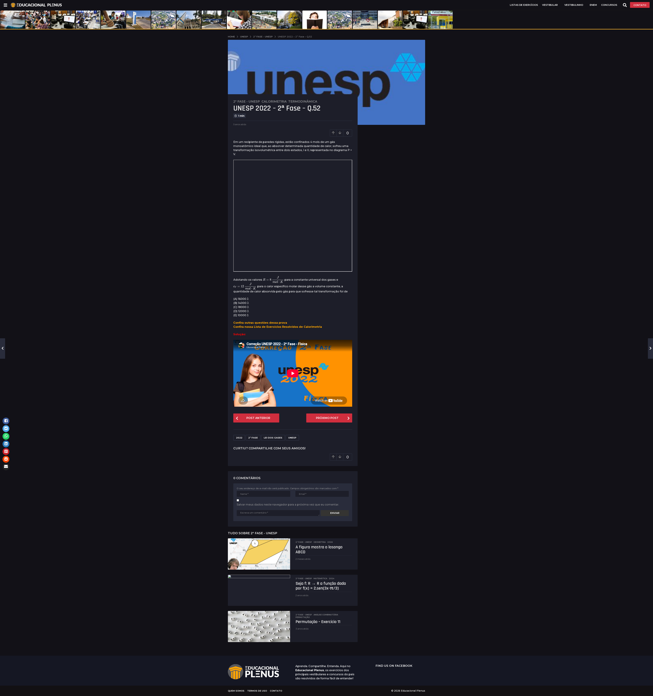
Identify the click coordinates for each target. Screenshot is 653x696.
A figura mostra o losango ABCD (319, 549)
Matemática (320, 578)
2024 (331, 578)
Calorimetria (274, 101)
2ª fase (253, 437)
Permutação (303, 617)
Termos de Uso (257, 690)
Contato (276, 690)
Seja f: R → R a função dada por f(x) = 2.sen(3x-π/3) (321, 586)
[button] (5, 5)
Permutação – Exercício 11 (318, 622)
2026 (330, 542)
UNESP (292, 437)
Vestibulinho (573, 4)
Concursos (609, 4)
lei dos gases (273, 437)
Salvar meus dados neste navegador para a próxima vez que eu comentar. (288, 504)
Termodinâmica (302, 101)
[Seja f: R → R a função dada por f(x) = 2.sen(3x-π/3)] (259, 590)
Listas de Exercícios (524, 4)
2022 (239, 437)
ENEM (593, 4)
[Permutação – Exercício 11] (259, 626)
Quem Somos (236, 690)
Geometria (320, 542)
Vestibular (550, 4)
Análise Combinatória (326, 615)
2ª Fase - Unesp (246, 101)
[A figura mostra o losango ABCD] (259, 553)
